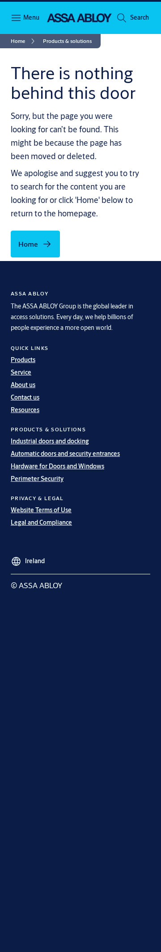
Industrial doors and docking (50, 441)
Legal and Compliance (41, 522)
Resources (25, 410)
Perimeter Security (37, 479)
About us (23, 385)
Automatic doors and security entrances (65, 454)
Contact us (25, 397)
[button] (139, 18)
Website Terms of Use (41, 510)
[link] (24, 41)
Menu (31, 17)
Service (21, 372)
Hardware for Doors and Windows (57, 466)
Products (23, 360)
